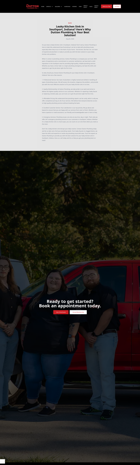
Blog (91, 6)
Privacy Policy (86, 6)
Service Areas (96, 6)
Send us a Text (106, 6)
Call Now (117, 6)
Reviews (74, 6)
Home (42, 6)
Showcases (67, 6)
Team (80, 6)
